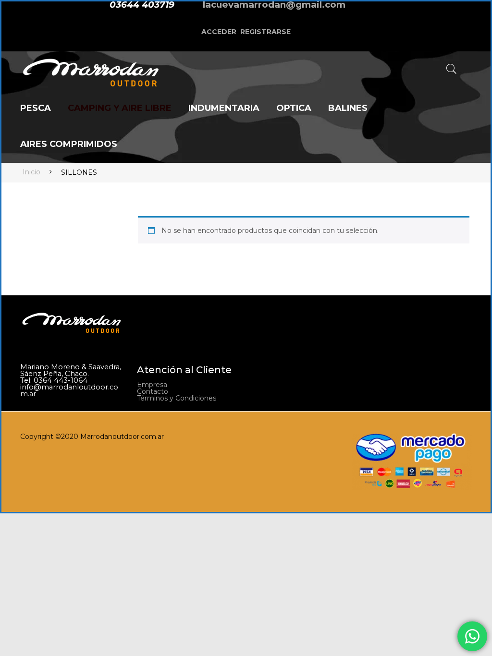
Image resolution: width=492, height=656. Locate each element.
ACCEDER (218, 31)
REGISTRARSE (265, 31)
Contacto (152, 391)
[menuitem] (35, 109)
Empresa (152, 384)
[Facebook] (370, 12)
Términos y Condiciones (176, 398)
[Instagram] (388, 12)
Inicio (31, 172)
